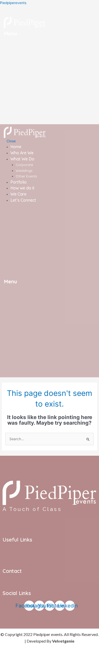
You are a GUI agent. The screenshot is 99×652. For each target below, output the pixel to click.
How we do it (22, 187)
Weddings (24, 170)
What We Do (22, 158)
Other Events (26, 176)
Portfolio (18, 182)
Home (15, 146)
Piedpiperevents (13, 3)
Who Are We (22, 152)
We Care (18, 194)
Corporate (24, 164)
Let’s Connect (23, 200)
